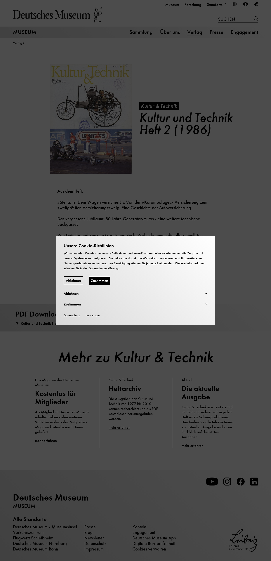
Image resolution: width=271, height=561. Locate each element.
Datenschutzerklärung (103, 268)
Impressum (93, 315)
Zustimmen (99, 280)
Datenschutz (72, 315)
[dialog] (135, 280)
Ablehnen (73, 280)
